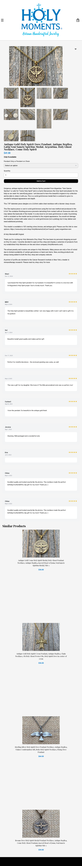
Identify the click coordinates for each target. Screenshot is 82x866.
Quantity (7, 171)
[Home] (41, 20)
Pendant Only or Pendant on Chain (17, 161)
